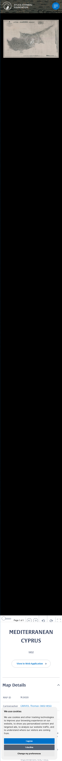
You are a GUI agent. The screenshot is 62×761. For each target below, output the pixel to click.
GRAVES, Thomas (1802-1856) (36, 706)
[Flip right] (35, 620)
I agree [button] (29, 741)
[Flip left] (29, 620)
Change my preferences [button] (29, 753)
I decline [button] (29, 747)
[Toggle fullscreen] (58, 620)
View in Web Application (30, 663)
